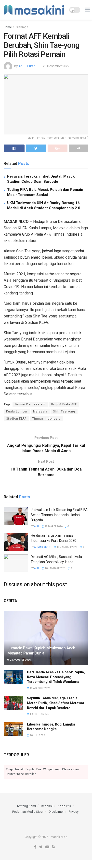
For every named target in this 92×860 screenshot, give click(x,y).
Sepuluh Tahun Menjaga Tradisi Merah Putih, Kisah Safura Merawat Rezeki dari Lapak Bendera (55, 703)
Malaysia (40, 411)
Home (8, 27)
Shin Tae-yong (64, 411)
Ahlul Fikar (26, 66)
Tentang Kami (26, 806)
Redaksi (47, 806)
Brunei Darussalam (30, 404)
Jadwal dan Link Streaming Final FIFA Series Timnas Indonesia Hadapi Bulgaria (59, 515)
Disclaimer (56, 811)
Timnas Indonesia (46, 418)
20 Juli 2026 (37, 735)
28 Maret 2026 (53, 526)
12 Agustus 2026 (39, 688)
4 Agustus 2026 (39, 714)
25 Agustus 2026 (20, 659)
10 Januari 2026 (54, 568)
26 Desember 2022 (56, 66)
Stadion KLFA (16, 418)
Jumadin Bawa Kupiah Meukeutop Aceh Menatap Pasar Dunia (41, 650)
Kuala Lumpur (16, 411)
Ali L (36, 526)
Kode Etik (64, 806)
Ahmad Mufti (43, 547)
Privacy (74, 811)
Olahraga (22, 27)
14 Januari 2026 (66, 547)
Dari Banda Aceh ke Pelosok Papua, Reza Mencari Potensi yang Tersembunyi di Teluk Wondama (56, 677)
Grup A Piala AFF (64, 404)
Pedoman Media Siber (27, 811)
